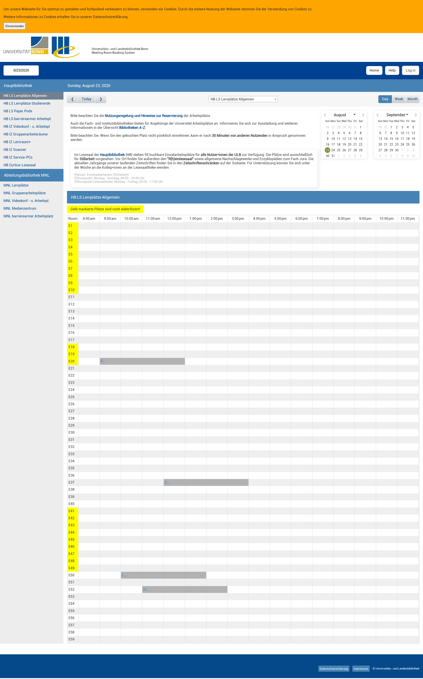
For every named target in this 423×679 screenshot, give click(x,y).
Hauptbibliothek (112, 155)
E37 (71, 482)
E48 (71, 561)
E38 (71, 489)
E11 (71, 297)
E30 (71, 432)
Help (392, 70)
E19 (71, 354)
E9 (70, 283)
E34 (71, 461)
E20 (71, 361)
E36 (71, 475)
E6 (70, 261)
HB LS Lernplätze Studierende (27, 103)
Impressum (361, 668)
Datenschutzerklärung (110, 17)
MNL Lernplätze (16, 185)
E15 (71, 326)
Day (385, 99)
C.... (167, 482)
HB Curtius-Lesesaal (20, 165)
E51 (71, 582)
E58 (71, 632)
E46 (71, 546)
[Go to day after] (100, 99)
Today (86, 99)
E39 (71, 497)
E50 (71, 575)
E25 (71, 397)
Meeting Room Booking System (113, 53)
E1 (70, 226)
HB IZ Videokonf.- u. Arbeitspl (27, 126)
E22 (71, 375)
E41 (71, 511)
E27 (71, 411)
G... (103, 361)
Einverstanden (15, 26)
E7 (70, 268)
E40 (71, 504)
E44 (71, 532)
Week (399, 99)
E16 (71, 333)
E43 (71, 525)
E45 (71, 539)
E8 (70, 276)
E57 (71, 625)
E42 (71, 518)
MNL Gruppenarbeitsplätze (25, 193)
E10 (71, 290)
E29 (71, 425)
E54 (71, 603)
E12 (71, 304)
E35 (71, 468)
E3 (70, 240)
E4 (70, 247)
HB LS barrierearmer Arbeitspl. (28, 119)
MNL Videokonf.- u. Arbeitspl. (26, 201)
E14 (71, 318)
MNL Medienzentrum (20, 208)
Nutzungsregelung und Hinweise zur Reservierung (144, 116)
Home (374, 70)
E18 (71, 347)
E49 (71, 568)
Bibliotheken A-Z (132, 128)
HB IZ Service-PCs (18, 157)
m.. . (146, 589)
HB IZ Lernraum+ (17, 142)
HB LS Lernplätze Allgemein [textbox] (232, 99)
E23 (71, 383)
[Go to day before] (72, 99)
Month (413, 99)
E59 (71, 639)
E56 (71, 618)
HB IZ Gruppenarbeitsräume (26, 134)
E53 (71, 596)
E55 (71, 611)
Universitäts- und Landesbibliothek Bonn (120, 49)
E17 (71, 340)
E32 (71, 447)
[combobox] (243, 99)
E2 (70, 233)
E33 (71, 454)
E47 (71, 554)
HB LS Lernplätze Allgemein (25, 96)
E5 (70, 254)
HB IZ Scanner (15, 150)
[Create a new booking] (88, 225)
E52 (71, 589)
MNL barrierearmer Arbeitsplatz (28, 216)
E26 (71, 404)
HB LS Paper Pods (18, 111)
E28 (71, 418)
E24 (71, 390)
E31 (71, 440)
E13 (71, 311)
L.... (124, 575)
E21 (71, 368)
